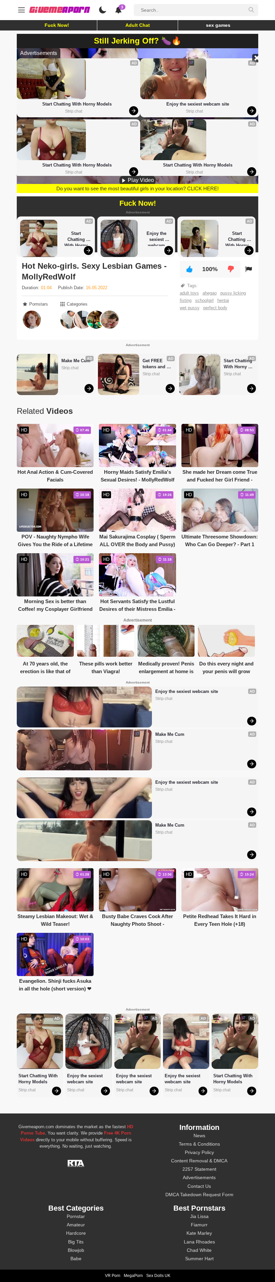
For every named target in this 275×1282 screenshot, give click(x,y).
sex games (218, 25)
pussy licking (233, 293)
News (199, 1135)
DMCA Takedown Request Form (199, 1194)
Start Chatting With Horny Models (77, 104)
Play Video (140, 180)
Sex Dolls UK (158, 1275)
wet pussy (190, 307)
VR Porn (112, 1275)
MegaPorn (133, 1275)
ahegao (210, 293)
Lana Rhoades (199, 1241)
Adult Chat (137, 25)
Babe (75, 1258)
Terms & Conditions (199, 1144)
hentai (223, 300)
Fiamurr (199, 1224)
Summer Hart (199, 1258)
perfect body (215, 307)
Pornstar (76, 1216)
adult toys (189, 293)
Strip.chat (73, 111)
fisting (185, 300)
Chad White (199, 1250)
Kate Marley (199, 1233)
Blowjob (76, 1250)
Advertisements (199, 1177)
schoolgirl (204, 300)
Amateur (76, 1224)
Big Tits (76, 1241)
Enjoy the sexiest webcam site (197, 104)
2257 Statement (199, 1169)
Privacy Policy (199, 1152)
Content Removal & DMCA (199, 1160)
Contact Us (199, 1186)
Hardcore (76, 1233)
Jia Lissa (199, 1216)
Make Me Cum (76, 360)
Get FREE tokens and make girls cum (155, 364)
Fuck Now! (57, 25)
